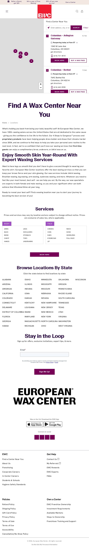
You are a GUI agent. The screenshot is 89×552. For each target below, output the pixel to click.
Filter (85, 28)
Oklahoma (63, 279)
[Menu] (7, 11)
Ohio (43, 326)
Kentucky (30, 303)
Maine (27, 312)
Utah (60, 312)
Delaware (7, 307)
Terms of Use (8, 525)
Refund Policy (8, 504)
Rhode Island (65, 293)
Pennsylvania (65, 289)
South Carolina (66, 298)
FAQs (49, 476)
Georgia (6, 321)
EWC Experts (53, 472)
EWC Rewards (53, 467)
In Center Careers (10, 476)
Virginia (62, 316)
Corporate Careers (11, 472)
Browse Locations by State (44, 268)
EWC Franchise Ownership (59, 504)
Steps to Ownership (56, 517)
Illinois (28, 284)
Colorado (7, 298)
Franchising (7, 467)
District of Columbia (13, 312)
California (7, 293)
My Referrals (53, 463)
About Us (6, 463)
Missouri (45, 289)
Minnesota (46, 279)
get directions (56, 52)
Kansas (28, 298)
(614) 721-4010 (60, 56)
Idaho (28, 279)
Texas (61, 307)
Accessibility (8, 530)
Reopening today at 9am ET (64, 42)
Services (44, 209)
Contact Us (52, 459)
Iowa (27, 293)
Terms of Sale (8, 521)
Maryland (30, 316)
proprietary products (12, 139)
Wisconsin (80, 279)
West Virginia (65, 326)
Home (5, 123)
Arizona (6, 284)
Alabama (6, 279)
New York (46, 316)
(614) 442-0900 (60, 87)
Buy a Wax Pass (78, 60)
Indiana (28, 289)
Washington (64, 321)
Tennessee (63, 303)
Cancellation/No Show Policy (15, 534)
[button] (76, 11)
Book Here (59, 60)
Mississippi (46, 284)
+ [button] (41, 84)
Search (76, 28)
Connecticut (9, 303)
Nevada (45, 298)
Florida (6, 316)
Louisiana (29, 307)
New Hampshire (49, 303)
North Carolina (49, 321)
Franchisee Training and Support (61, 521)
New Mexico (47, 312)
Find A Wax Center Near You (44, 110)
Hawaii (5, 326)
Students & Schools (11, 480)
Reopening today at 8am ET (64, 74)
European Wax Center (40, 541)
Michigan (29, 326)
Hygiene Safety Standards (14, 484)
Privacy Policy (8, 517)
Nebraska (46, 293)
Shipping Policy (9, 508)
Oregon (62, 284)
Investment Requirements (58, 508)
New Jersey (47, 307)
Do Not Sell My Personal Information (44, 545)
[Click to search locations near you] (48, 28)
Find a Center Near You (13, 459)
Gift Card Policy (9, 513)
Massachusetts (33, 321)
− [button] (41, 87)
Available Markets (55, 513)
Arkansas (7, 289)
